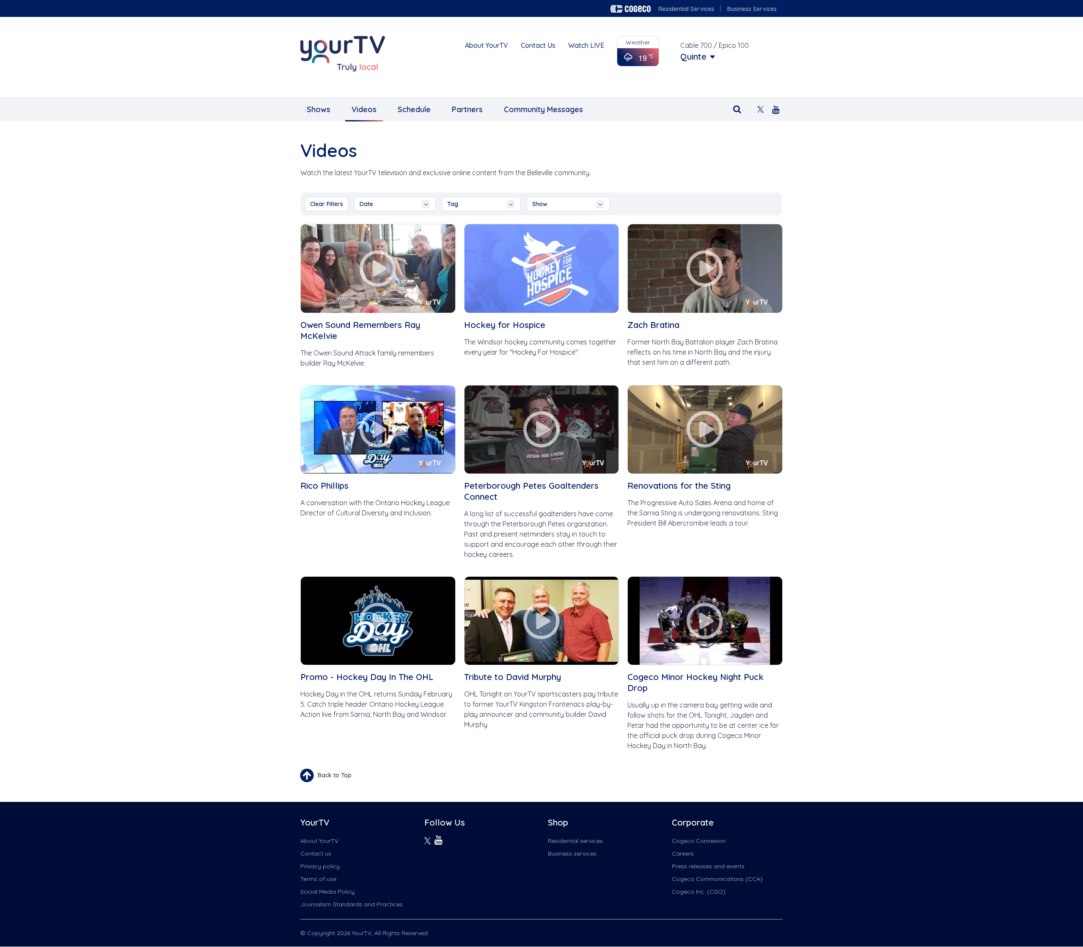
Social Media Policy (327, 891)
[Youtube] (776, 108)
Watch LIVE (586, 45)
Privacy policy (320, 866)
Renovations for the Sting (679, 485)
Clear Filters (326, 204)
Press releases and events (708, 866)
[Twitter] (760, 108)
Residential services (575, 841)
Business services (572, 853)
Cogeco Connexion (699, 841)
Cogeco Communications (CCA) (717, 879)
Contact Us (538, 45)
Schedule (414, 109)
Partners (467, 109)
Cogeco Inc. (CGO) (699, 891)
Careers (683, 853)
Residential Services (686, 9)
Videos (364, 109)
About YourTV (486, 45)
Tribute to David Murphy (512, 677)
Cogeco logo (630, 9)
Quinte (693, 57)
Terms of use (318, 879)
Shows (318, 109)
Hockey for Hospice (504, 324)
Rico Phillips (324, 485)
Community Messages (543, 109)
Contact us (315, 853)
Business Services (752, 9)
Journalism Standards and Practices (351, 904)
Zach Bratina (653, 324)
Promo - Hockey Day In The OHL (366, 677)
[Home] (342, 54)
